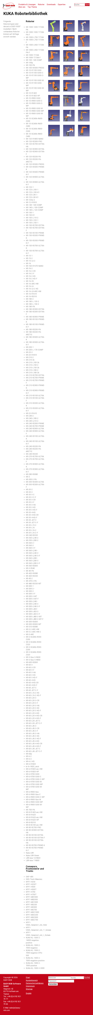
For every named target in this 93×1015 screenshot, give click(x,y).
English (28, 993)
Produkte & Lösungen (27, 4)
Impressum (30, 986)
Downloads (51, 4)
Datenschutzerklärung (34, 983)
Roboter (41, 4)
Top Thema (32, 7)
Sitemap (29, 989)
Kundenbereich (32, 980)
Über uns (21, 7)
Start (28, 977)
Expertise (61, 4)
